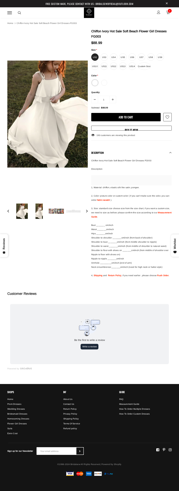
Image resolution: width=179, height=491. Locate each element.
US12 (113, 66)
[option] (47, 114)
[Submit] (79, 451)
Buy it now (131, 129)
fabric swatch (103, 200)
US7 (141, 57)
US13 (123, 66)
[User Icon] (158, 12)
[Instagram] (170, 449)
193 (98, 135)
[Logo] (89, 12)
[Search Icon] (19, 12)
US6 (132, 57)
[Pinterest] (164, 449)
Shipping (98, 275)
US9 (160, 57)
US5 (123, 57)
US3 (104, 57)
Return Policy (114, 275)
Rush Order (162, 275)
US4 (113, 57)
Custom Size (144, 66)
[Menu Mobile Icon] (9, 12)
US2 (95, 57)
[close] (167, 3)
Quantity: (95, 92)
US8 (151, 57)
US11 (104, 66)
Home (10, 23)
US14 (132, 66)
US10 (95, 66)
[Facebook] (157, 449)
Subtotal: (95, 107)
